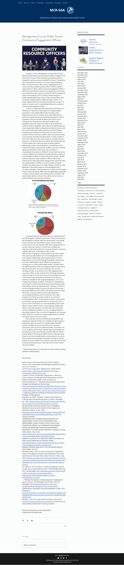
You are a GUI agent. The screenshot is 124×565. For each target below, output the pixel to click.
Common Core (89, 190)
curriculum (80, 205)
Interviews (99, 193)
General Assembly (82, 193)
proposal (98, 213)
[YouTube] (58, 558)
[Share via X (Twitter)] (27, 520)
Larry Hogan (81, 196)
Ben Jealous (81, 188)
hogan (101, 205)
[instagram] (61, 558)
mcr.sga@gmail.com (62, 555)
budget (94, 202)
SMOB (100, 199)
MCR (78, 199)
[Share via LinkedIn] (32, 520)
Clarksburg (80, 190)
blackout (88, 202)
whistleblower (88, 219)
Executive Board (100, 190)
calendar (99, 202)
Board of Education (91, 188)
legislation (94, 208)
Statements (80, 202)
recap (79, 216)
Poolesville (84, 199)
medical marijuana (83, 210)
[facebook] (66, 558)
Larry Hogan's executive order (95, 196)
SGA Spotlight (93, 199)
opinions (91, 213)
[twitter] (64, 558)
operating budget (82, 213)
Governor (92, 193)
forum (96, 205)
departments (89, 205)
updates (79, 219)
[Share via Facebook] (23, 520)
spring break (86, 216)
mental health (94, 210)
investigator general (83, 208)
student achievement (97, 216)
